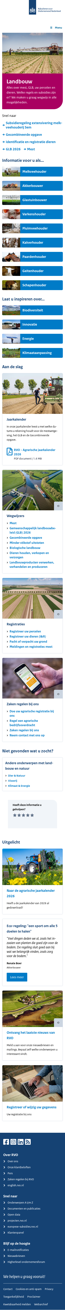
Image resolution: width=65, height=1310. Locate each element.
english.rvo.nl (16, 1185)
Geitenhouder (33, 271)
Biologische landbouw (25, 548)
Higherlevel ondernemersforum (26, 1262)
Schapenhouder (34, 285)
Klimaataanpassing (37, 353)
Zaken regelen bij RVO (21, 1179)
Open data (14, 1214)
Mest (31, 149)
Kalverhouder (32, 242)
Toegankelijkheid (13, 1296)
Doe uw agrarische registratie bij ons (32, 713)
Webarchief (41, 1304)
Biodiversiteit (32, 310)
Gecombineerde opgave (24, 134)
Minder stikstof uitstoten (27, 543)
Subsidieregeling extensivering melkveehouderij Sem (34, 125)
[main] (32, 583)
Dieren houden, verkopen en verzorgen (29, 555)
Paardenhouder (34, 257)
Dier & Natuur (16, 775)
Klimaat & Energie (19, 785)
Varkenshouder (34, 214)
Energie (28, 339)
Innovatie (29, 324)
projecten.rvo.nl (17, 1220)
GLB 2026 (13, 149)
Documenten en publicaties (24, 1208)
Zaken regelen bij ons (24, 730)
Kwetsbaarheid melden (17, 1304)
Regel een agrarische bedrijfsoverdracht (24, 723)
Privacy (49, 1289)
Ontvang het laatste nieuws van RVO (31, 1035)
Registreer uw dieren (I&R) (28, 636)
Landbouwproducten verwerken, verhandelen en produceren (32, 564)
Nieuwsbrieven (16, 1256)
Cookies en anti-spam (29, 1289)
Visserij (12, 780)
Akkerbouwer (32, 186)
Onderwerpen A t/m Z (20, 1202)
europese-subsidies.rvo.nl (23, 1226)
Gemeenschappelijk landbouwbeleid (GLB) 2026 (33, 530)
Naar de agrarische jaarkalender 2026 (31, 893)
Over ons (13, 1161)
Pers (10, 1173)
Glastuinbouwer (34, 200)
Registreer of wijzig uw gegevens (32, 1107)
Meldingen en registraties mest (31, 647)
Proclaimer (33, 1296)
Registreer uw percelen (25, 631)
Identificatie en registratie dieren (31, 142)
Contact (7, 1289)
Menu (58, 27)
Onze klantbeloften (19, 1167)
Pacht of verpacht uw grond (28, 642)
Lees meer (17, 977)
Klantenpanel (16, 1232)
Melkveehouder (34, 171)
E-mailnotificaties (18, 1250)
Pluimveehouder (35, 228)
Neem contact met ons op (27, 735)
